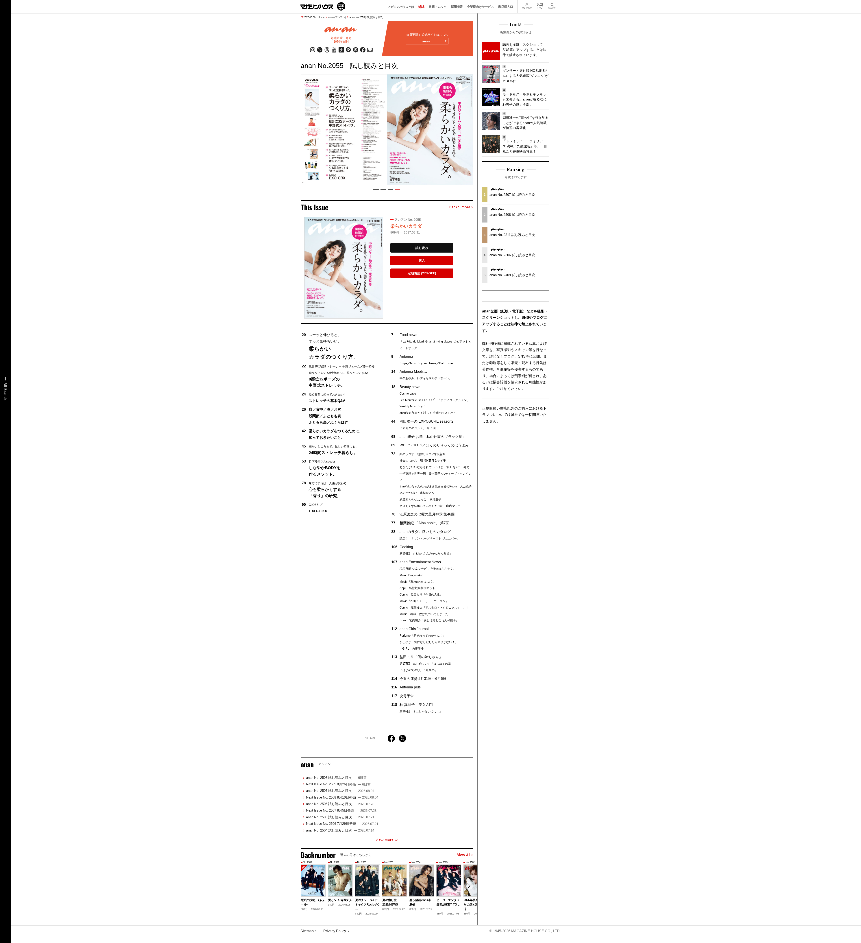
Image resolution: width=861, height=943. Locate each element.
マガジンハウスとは (400, 6)
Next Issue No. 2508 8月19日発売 (342, 797)
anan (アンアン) (337, 17)
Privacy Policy (334, 931)
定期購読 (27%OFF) (422, 273)
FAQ (540, 4)
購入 (422, 260)
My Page (527, 4)
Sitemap (307, 931)
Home (321, 17)
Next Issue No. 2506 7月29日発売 (342, 823)
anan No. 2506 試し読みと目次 (340, 804)
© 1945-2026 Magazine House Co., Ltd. (525, 931)
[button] (376, 189)
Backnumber (459, 207)
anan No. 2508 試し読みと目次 (336, 777)
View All (463, 855)
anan (426, 41)
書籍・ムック (438, 6)
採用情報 (457, 6)
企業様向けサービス (480, 6)
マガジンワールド (322, 6)
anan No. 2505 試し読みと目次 (340, 817)
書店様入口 (505, 6)
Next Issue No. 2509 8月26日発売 (338, 784)
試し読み (421, 248)
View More (385, 840)
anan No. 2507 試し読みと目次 (340, 790)
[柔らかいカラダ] (343, 268)
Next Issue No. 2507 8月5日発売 (341, 810)
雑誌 (421, 6)
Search (552, 4)
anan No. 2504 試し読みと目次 (340, 830)
